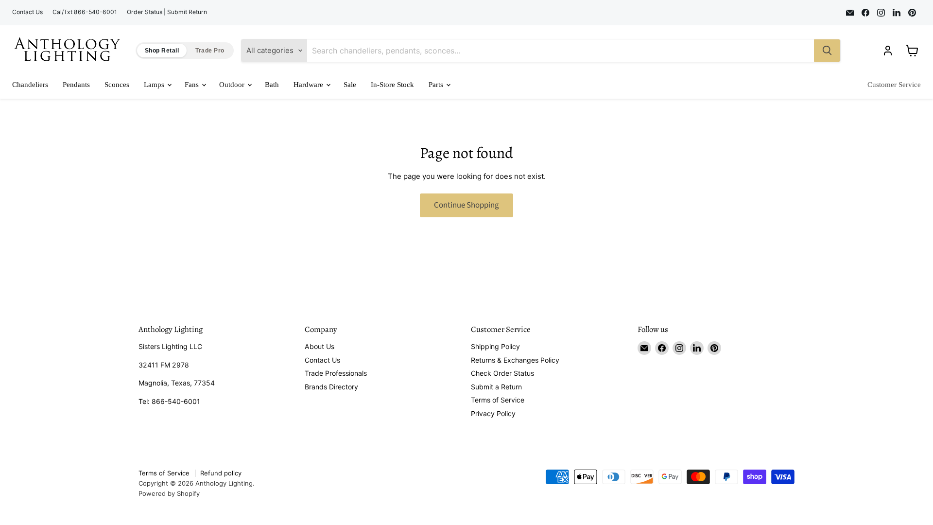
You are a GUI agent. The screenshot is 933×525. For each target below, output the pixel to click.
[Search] (827, 50)
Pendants (76, 84)
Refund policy (221, 473)
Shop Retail (162, 50)
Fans (193, 84)
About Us (319, 346)
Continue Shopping (466, 205)
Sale (350, 84)
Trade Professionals (336, 373)
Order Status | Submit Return (167, 12)
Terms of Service (497, 400)
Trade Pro (209, 50)
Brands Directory (331, 387)
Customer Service (894, 84)
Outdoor (232, 84)
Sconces (116, 84)
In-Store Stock (392, 84)
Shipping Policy (495, 346)
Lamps (155, 84)
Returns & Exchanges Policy (515, 360)
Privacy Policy (493, 413)
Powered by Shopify (169, 493)
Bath (272, 84)
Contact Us (27, 12)
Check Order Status (502, 373)
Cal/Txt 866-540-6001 (84, 12)
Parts (437, 84)
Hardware (309, 84)
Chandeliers (30, 84)
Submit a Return (496, 387)
